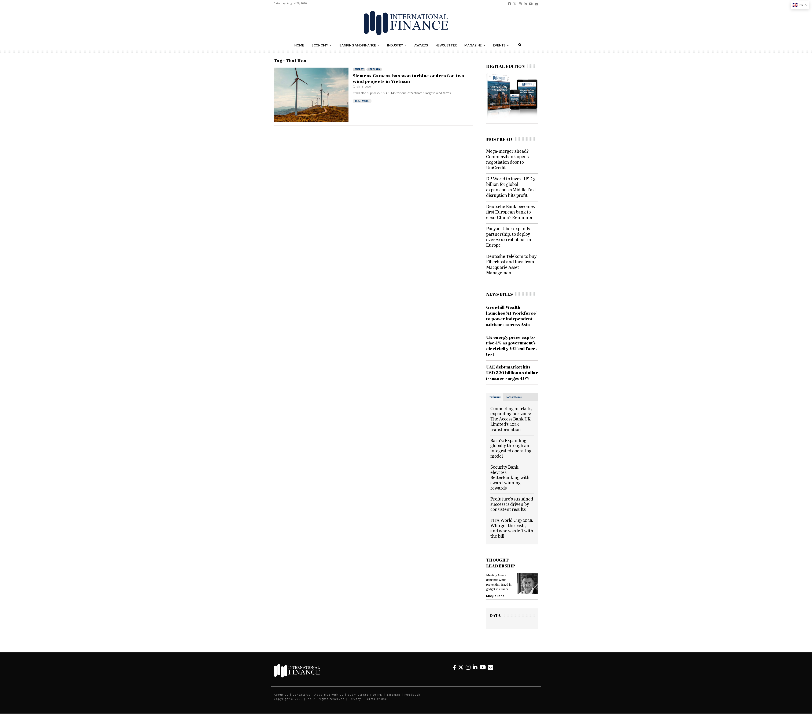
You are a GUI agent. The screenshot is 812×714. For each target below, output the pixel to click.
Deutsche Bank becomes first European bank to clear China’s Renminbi (510, 211)
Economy (320, 45)
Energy (359, 69)
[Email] (490, 667)
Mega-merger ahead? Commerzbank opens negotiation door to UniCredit (507, 159)
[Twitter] (461, 667)
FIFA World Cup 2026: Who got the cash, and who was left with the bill (511, 528)
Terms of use (376, 699)
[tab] (494, 397)
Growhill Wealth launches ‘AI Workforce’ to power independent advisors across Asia (511, 315)
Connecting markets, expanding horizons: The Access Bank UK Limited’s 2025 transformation (511, 418)
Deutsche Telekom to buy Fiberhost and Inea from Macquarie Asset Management (511, 264)
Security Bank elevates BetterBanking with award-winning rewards (509, 477)
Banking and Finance (357, 45)
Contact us (301, 694)
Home (299, 45)
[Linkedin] (475, 667)
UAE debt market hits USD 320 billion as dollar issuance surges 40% (512, 372)
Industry (395, 45)
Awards (421, 45)
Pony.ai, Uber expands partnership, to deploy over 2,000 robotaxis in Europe (508, 236)
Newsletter (446, 45)
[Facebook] (454, 667)
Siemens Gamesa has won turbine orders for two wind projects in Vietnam (408, 78)
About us (281, 694)
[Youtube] (483, 667)
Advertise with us (329, 694)
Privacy (355, 699)
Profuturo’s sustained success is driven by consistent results (511, 504)
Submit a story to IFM (365, 694)
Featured (374, 69)
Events (499, 45)
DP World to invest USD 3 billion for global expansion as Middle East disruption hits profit (511, 186)
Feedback (412, 694)
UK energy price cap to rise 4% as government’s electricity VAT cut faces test (512, 345)
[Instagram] (468, 667)
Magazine (473, 45)
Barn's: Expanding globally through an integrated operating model (510, 448)
